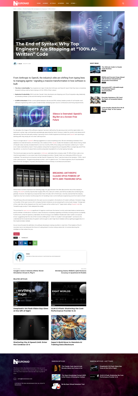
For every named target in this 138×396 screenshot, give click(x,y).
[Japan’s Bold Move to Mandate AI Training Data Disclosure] (68, 327)
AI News (19, 9)
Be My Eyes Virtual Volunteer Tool (73, 384)
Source (16, 234)
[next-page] (94, 116)
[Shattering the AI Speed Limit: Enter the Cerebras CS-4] (31, 327)
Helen (20, 63)
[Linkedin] (49, 69)
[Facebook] (45, 69)
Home (14, 9)
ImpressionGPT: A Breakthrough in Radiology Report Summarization (112, 89)
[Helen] (15, 63)
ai (19, 237)
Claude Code (75, 204)
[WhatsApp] (59, 69)
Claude (54, 142)
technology (24, 237)
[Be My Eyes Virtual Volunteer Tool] (56, 386)
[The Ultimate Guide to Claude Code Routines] (95, 69)
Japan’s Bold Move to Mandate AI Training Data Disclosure (66, 343)
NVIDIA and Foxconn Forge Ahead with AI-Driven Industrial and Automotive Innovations (113, 78)
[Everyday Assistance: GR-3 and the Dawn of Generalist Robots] (95, 100)
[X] (40, 69)
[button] (123, 3)
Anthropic (45, 153)
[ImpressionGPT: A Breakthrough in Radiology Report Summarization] (95, 89)
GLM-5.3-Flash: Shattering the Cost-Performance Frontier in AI (67, 309)
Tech (23, 39)
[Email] (54, 69)
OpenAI (72, 134)
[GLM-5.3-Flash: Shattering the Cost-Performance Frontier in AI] (68, 294)
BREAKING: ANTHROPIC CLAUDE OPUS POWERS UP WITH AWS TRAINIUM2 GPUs (67, 176)
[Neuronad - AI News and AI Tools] (23, 3)
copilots (30, 140)
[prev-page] (91, 116)
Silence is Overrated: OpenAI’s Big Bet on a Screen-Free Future (67, 117)
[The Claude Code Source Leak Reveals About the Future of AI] (56, 368)
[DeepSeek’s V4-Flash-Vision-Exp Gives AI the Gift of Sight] (31, 294)
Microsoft (21, 191)
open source (27, 210)
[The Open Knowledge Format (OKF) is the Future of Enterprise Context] (56, 377)
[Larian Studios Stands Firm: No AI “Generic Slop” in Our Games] (95, 110)
